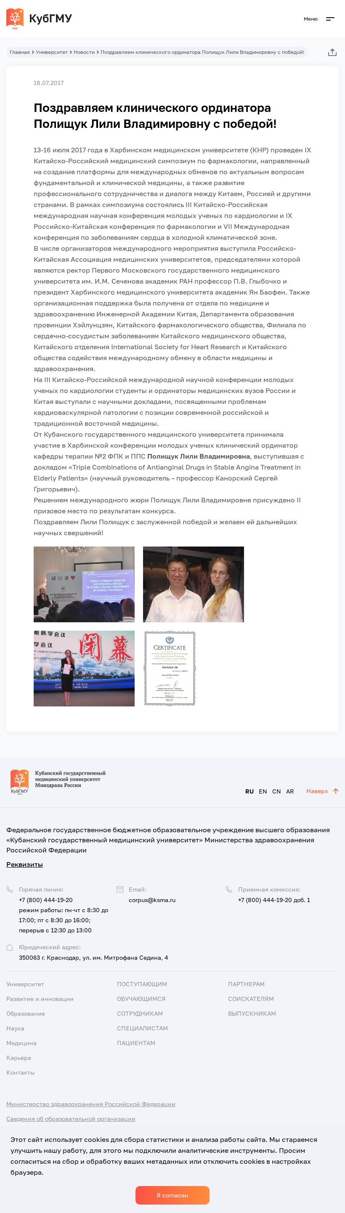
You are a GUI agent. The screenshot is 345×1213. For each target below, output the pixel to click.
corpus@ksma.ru (152, 899)
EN (263, 791)
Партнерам (246, 983)
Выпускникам (252, 1013)
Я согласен (172, 1195)
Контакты (20, 1072)
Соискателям (251, 998)
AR (290, 791)
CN (276, 791)
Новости (84, 52)
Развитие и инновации (40, 998)
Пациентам (136, 1042)
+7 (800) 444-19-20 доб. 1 (274, 899)
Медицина (21, 1042)
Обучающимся (141, 998)
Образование (25, 1013)
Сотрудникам (140, 1013)
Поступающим (142, 983)
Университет (52, 52)
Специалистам (142, 1028)
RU (249, 791)
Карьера (18, 1057)
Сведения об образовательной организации (70, 1118)
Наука (15, 1028)
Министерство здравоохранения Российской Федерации (90, 1103)
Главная (20, 52)
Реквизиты (24, 864)
